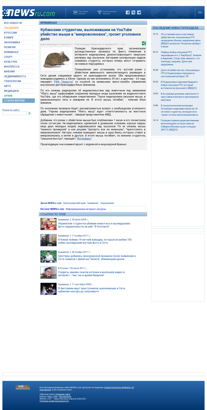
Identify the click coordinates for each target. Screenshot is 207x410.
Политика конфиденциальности (54, 401)
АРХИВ (8, 95)
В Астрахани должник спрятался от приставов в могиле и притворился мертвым (180, 96)
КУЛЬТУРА (10, 61)
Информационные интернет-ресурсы (86, 209)
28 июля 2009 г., (80, 219)
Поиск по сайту (10, 110)
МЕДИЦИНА (11, 90)
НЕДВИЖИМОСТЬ (15, 76)
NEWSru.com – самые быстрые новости (58, 399)
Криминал (48, 22)
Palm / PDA (52, 396)
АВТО (7, 86)
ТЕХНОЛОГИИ (12, 81)
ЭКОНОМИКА (12, 42)
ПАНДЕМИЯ (11, 27)
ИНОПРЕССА (12, 66)
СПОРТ (8, 57)
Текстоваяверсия (83, 12)
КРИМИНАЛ (11, 52)
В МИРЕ (8, 37)
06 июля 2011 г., (78, 268)
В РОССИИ (10, 32)
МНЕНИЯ (9, 71)
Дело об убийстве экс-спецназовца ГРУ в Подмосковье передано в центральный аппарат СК (180, 73)
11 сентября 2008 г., (82, 284)
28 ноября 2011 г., (81, 252)
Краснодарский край (74, 203)
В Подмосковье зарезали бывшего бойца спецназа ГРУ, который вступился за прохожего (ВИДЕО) (179, 85)
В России (63, 268)
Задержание (107, 203)
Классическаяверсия (109, 12)
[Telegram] (139, 12)
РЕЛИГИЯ (10, 47)
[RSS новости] (133, 12)
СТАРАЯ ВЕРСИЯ (14, 100)
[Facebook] (128, 12)
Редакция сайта (62, 394)
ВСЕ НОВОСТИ (13, 23)
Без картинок (65, 396)
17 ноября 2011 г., (81, 235)
